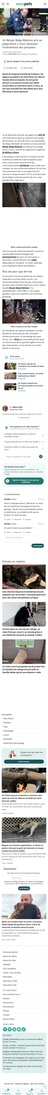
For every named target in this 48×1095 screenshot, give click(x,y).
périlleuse (24, 165)
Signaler (28, 519)
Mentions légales (22, 1084)
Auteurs (6, 998)
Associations (8, 1006)
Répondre (18, 519)
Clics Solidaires (9, 968)
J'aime (8, 519)
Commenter (38, 546)
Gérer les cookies (37, 1084)
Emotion (7, 722)
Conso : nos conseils (12, 972)
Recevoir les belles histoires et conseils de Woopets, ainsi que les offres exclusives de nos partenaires (24, 883)
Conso (6, 735)
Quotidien (7, 739)
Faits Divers (8, 718)
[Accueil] (24, 4)
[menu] (3, 4)
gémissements (9, 257)
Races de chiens (10, 956)
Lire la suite (24, 418)
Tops (5, 726)
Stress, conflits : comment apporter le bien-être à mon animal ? (24, 1046)
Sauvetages (8, 730)
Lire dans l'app (11, 68)
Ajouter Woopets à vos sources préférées (23, 61)
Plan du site (9, 1084)
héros (16, 339)
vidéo (34, 260)
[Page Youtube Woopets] (19, 1029)
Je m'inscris (24, 888)
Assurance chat (9, 985)
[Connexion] (45, 4)
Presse (6, 1010)
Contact (6, 1015)
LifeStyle (6, 964)
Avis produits (8, 1019)
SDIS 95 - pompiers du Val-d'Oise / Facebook (24, 247)
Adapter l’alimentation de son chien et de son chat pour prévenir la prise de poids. (23, 1052)
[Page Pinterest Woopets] (10, 1029)
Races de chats (9, 960)
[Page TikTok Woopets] (24, 1029)
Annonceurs (8, 1002)
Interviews (7, 976)
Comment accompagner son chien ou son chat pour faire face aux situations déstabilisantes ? (23, 1060)
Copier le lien (28, 68)
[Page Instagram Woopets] (14, 1029)
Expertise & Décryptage (13, 743)
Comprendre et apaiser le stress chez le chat (22, 1067)
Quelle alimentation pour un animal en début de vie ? (23, 1040)
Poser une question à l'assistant (18, 457)
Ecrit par (9, 54)
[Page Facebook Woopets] (5, 1029)
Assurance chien (10, 981)
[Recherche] (7, 4)
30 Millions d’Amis (10, 152)
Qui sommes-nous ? (11, 994)
